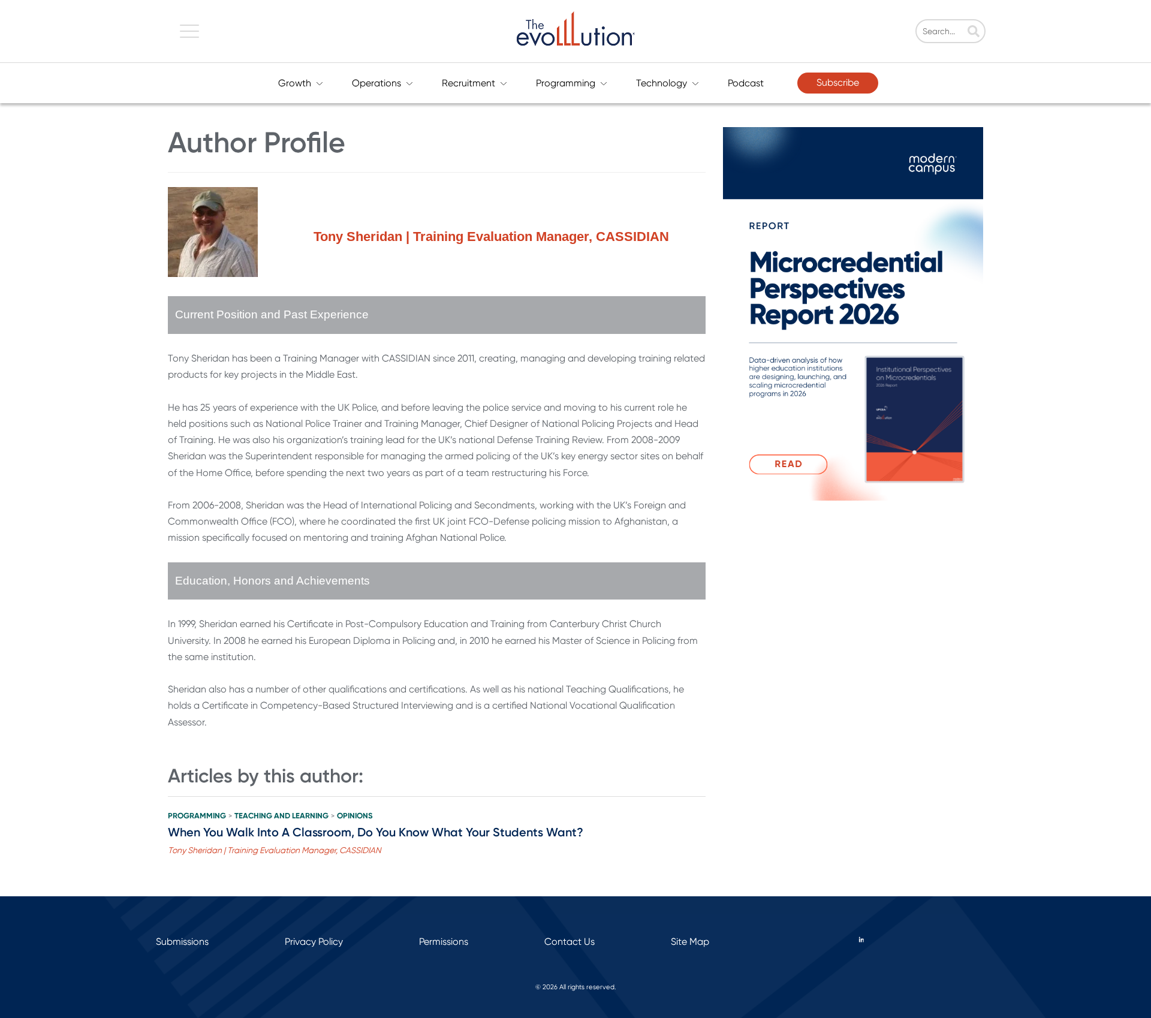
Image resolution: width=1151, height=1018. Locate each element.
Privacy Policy (314, 941)
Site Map (690, 941)
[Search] (974, 32)
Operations (376, 83)
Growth (294, 83)
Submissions (182, 941)
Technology (661, 83)
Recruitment (468, 83)
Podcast (746, 83)
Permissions (443, 941)
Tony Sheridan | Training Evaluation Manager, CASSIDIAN (274, 850)
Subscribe (837, 82)
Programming (565, 83)
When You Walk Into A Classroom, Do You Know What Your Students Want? (375, 832)
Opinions (355, 816)
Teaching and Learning (281, 816)
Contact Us (569, 941)
